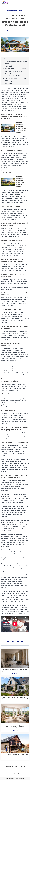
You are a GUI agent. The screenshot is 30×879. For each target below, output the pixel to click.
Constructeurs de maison (15, 10)
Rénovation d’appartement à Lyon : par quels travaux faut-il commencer (15, 670)
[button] (27, 2)
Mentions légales (10, 778)
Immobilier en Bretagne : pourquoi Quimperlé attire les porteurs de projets (15, 698)
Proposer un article (19, 778)
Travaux (18, 770)
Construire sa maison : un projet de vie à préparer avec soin (15, 755)
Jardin (11, 770)
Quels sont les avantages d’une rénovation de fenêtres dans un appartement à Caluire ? (15, 726)
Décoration (23, 766)
